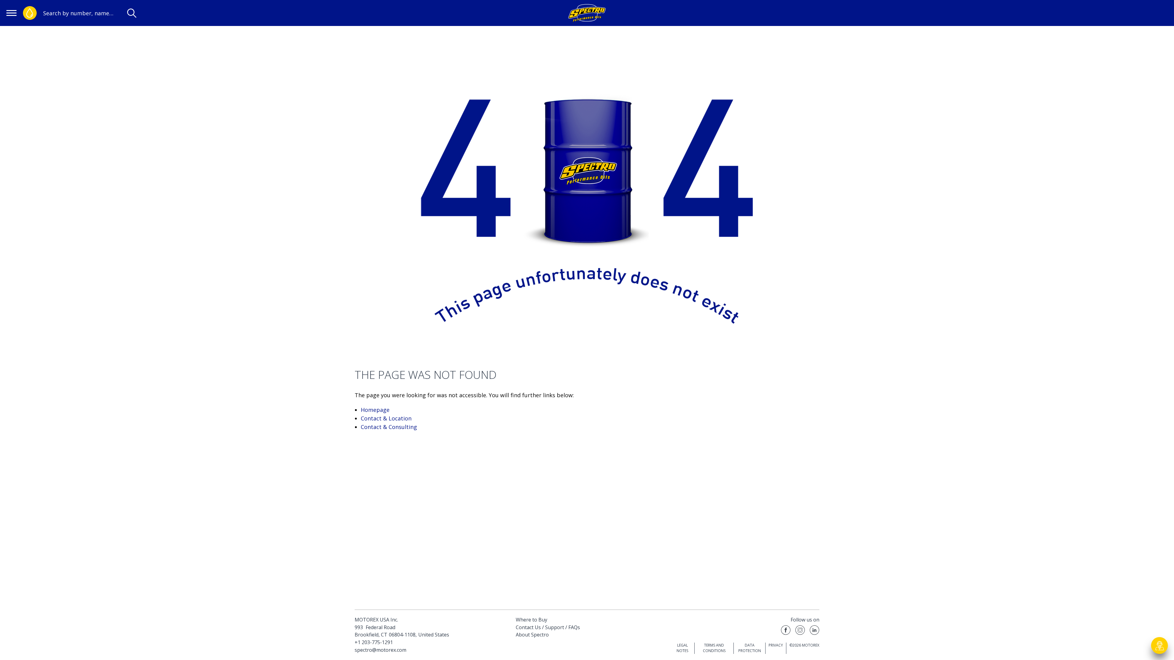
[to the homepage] (587, 13)
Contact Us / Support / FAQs (548, 627)
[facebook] (786, 631)
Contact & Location (386, 418)
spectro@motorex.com (380, 650)
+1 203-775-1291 (374, 642)
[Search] (131, 13)
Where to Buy (531, 619)
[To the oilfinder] (30, 13)
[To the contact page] (1159, 645)
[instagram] (800, 631)
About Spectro (532, 634)
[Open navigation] (11, 13)
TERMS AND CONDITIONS (714, 648)
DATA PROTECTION (749, 648)
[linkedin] (814, 631)
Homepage (375, 409)
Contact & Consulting (389, 427)
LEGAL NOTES (682, 648)
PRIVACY (776, 645)
